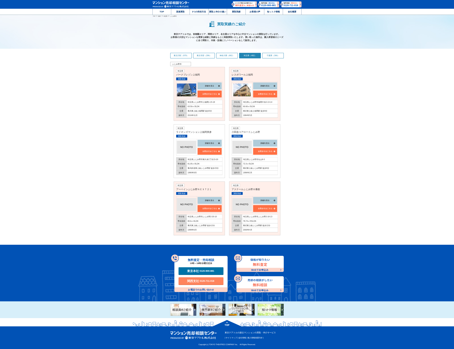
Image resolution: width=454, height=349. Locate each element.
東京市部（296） (204, 55)
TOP (162, 11)
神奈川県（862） (227, 55)
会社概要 (292, 11)
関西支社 (200, 281)
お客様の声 (255, 11)
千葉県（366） (273, 55)
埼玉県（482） (250, 55)
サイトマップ (231, 338)
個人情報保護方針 (255, 338)
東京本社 (200, 271)
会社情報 (242, 338)
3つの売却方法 (199, 11)
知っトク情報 (273, 11)
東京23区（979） (181, 55)
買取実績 (236, 11)
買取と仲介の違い (217, 11)
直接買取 (180, 11)
